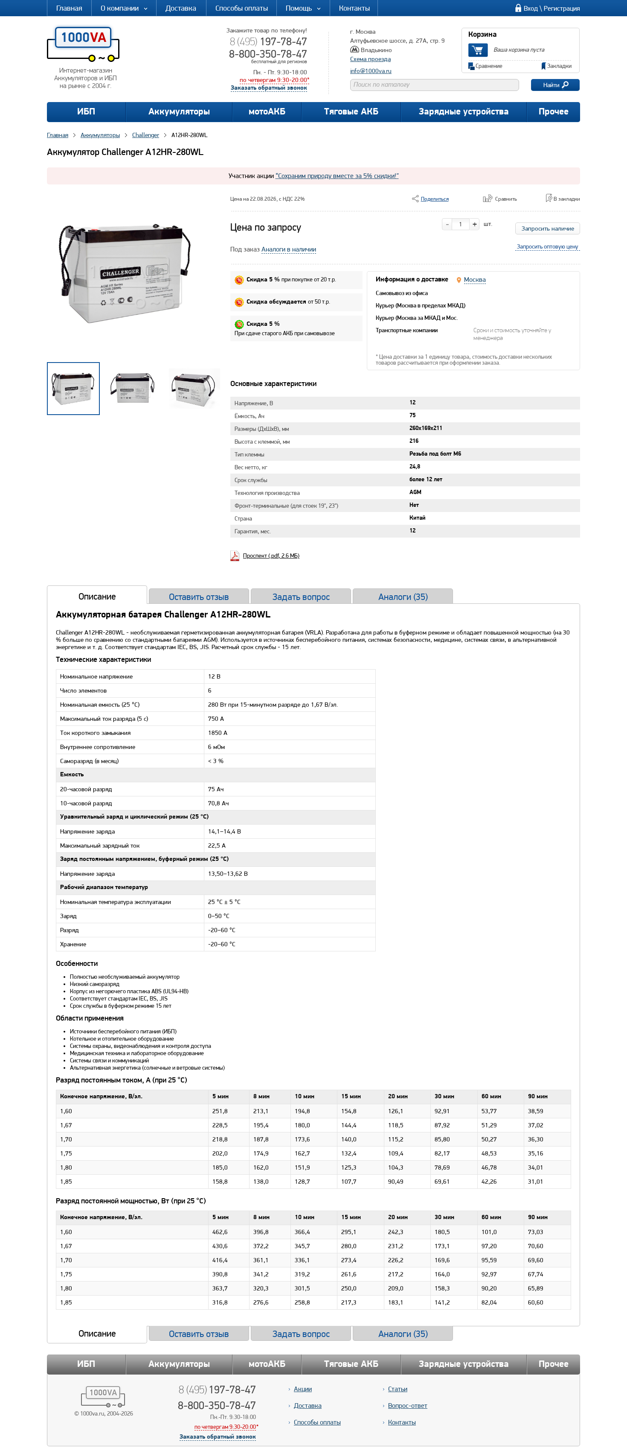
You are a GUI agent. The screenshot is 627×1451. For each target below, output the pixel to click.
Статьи (397, 1389)
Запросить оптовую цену (547, 246)
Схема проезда (370, 59)
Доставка (180, 7)
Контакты (354, 7)
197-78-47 (268, 41)
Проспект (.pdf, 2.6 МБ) (271, 555)
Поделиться (435, 199)
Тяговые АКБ (351, 112)
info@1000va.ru (371, 71)
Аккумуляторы (179, 112)
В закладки (567, 199)
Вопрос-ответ (407, 1405)
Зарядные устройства (464, 112)
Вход (531, 8)
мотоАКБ (267, 112)
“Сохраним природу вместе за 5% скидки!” (337, 176)
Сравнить (506, 199)
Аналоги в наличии (288, 249)
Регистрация (562, 8)
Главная (69, 7)
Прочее (554, 112)
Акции (303, 1389)
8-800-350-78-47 (268, 53)
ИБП (86, 112)
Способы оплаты (241, 7)
